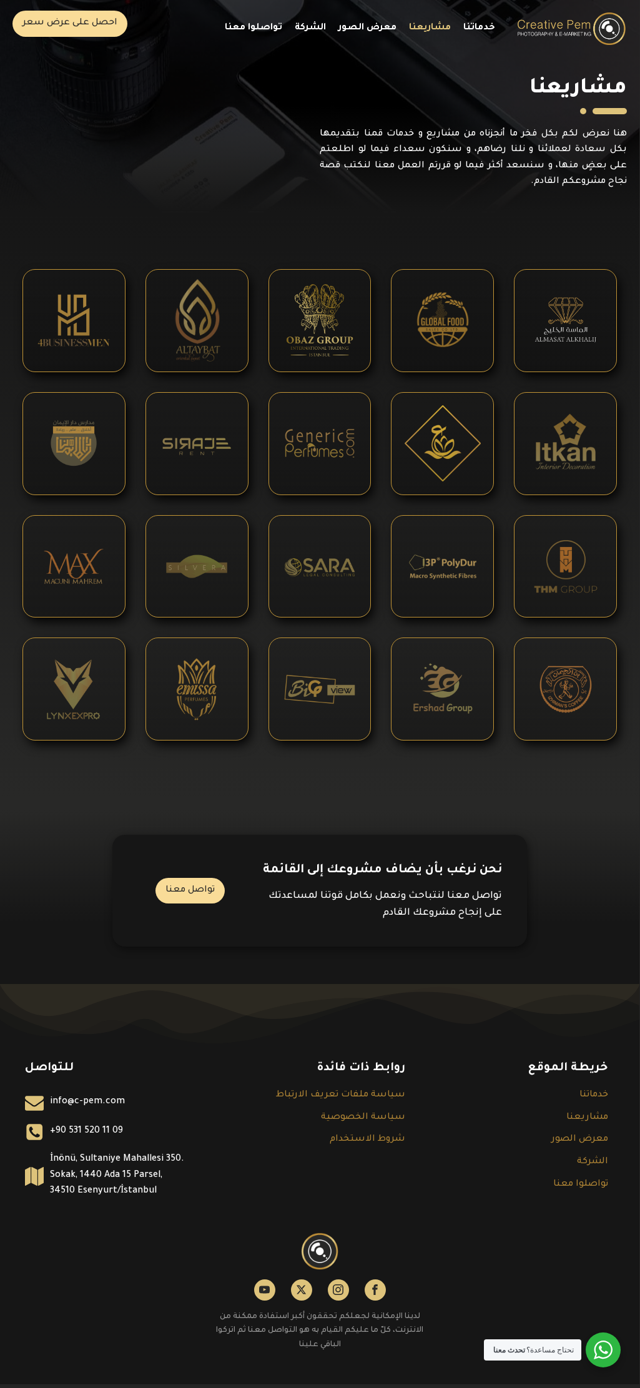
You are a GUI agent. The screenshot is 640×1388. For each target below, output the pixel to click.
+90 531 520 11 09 (86, 1131)
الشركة (310, 28)
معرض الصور (367, 28)
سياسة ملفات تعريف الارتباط (340, 1095)
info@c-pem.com (87, 1102)
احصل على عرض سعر (69, 23)
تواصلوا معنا (253, 28)
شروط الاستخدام (367, 1139)
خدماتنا (479, 28)
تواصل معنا (190, 890)
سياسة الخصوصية (363, 1118)
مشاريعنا (430, 28)
